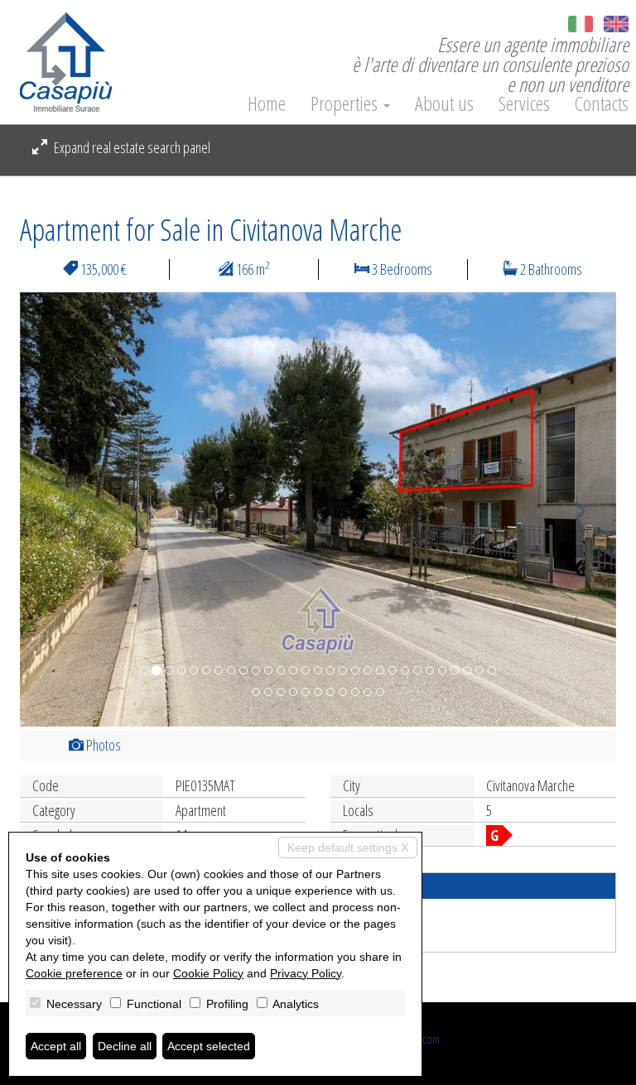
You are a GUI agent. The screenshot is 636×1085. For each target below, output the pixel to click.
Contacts (602, 103)
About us (444, 103)
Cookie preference (74, 973)
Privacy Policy (305, 973)
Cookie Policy (208, 973)
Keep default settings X (347, 847)
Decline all (125, 1046)
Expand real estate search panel (130, 147)
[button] (64, 509)
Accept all (56, 1046)
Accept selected (208, 1046)
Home (267, 103)
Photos (102, 745)
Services (524, 103)
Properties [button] (346, 103)
